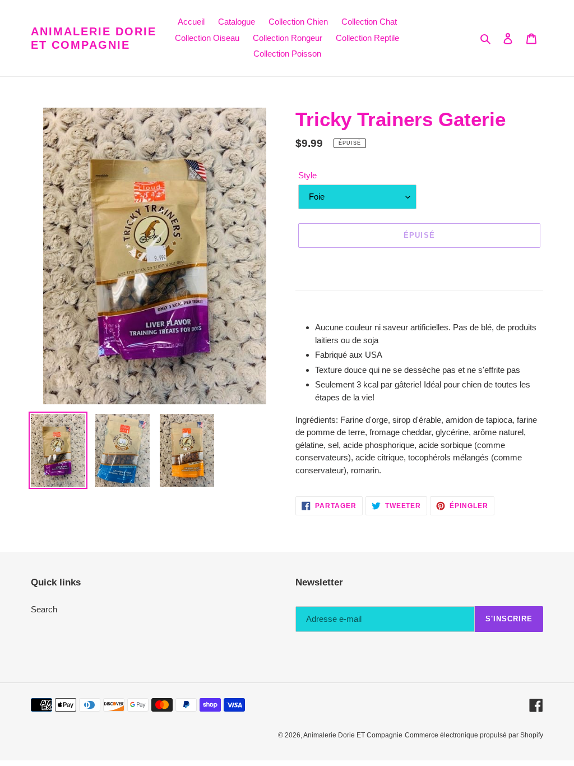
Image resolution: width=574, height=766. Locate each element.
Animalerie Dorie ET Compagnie (93, 38)
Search (44, 609)
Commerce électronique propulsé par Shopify (474, 735)
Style (307, 175)
